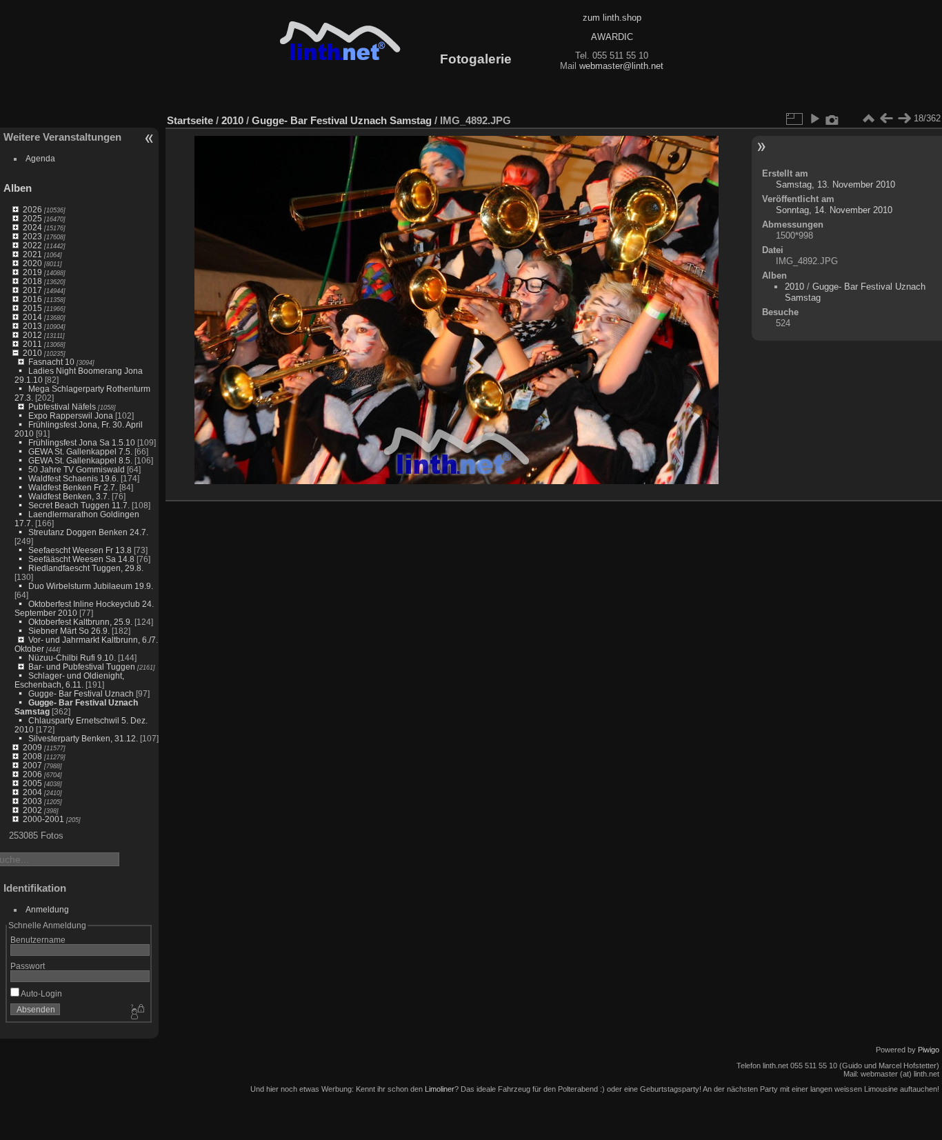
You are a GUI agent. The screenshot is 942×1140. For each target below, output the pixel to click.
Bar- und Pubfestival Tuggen (81, 666)
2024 (32, 227)
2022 (32, 245)
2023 (32, 236)
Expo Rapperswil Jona (70, 415)
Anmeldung (47, 909)
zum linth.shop (612, 17)
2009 (32, 747)
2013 (32, 325)
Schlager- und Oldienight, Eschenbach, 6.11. (69, 680)
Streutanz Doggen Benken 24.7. (88, 532)
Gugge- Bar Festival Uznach (81, 693)
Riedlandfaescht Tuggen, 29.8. (85, 567)
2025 (32, 218)
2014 (32, 316)
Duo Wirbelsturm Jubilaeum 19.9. (90, 585)
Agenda (40, 158)
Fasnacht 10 (51, 361)
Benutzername (38, 939)
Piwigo (928, 1050)
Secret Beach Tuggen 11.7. (79, 505)
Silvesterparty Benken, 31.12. (83, 738)
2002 (32, 810)
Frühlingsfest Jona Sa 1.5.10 (81, 442)
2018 (32, 281)
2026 (32, 209)
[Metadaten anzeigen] (832, 119)
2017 (32, 290)
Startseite (190, 120)
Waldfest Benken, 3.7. (69, 496)
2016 (32, 298)
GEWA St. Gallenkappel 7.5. (80, 451)
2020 (32, 263)
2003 (32, 801)
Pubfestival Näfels (62, 406)
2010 (32, 352)
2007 (32, 765)
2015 (32, 307)
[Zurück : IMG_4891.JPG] (886, 119)
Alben (17, 188)
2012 (32, 334)
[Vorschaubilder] (868, 119)
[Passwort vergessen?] (137, 1012)
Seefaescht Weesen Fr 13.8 (80, 550)
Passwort (27, 965)
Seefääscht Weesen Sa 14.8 (81, 558)
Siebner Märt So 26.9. (69, 630)
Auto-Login (40, 993)
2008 (32, 756)
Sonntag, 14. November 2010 (834, 210)
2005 (32, 783)
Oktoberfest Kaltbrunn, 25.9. (80, 621)
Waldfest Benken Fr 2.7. (72, 487)
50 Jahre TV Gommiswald (76, 469)
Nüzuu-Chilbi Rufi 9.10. (72, 657)
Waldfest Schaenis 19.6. (73, 478)
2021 (32, 254)
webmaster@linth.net (621, 66)
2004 (32, 792)
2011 (32, 343)
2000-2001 (43, 818)
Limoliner (439, 1089)
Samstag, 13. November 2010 (835, 184)
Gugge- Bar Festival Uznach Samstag (342, 120)
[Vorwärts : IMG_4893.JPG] (904, 119)
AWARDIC (612, 37)
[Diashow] (814, 119)
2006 (32, 774)
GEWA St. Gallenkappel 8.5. (80, 460)
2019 (32, 272)
